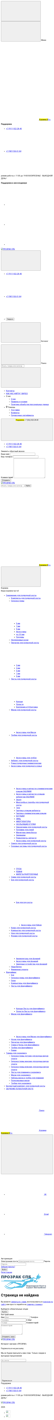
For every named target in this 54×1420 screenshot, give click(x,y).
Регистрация (6, 1272)
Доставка (15, 410)
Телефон (34, 1317)
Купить (4, 1312)
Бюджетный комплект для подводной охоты (25, 1086)
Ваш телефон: (7, 457)
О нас (13, 399)
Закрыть (10, 319)
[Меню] (21, 11)
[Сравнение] (20, 525)
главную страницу (34, 1304)
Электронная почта (9, 1261)
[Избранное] (20, 545)
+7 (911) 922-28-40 (27, 420)
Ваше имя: (5, 454)
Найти (28, 486)
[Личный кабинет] (20, 505)
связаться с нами (18, 1302)
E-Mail (28, 1320)
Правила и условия (19, 402)
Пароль (47, 1261)
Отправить (6, 480)
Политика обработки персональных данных (30, 404)
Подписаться (7, 1381)
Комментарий (32, 1323)
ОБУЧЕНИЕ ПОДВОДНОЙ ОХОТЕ (19, 1089)
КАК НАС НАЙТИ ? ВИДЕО (17, 394)
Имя (2, 1317)
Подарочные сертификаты (22, 415)
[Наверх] (20, 1256)
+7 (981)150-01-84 (13, 447)
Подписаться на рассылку (12, 1348)
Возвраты (15, 413)
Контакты (10, 391)
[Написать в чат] (27, 1154)
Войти (4, 1270)
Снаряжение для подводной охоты (21, 595)
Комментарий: (7, 477)
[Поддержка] (21, 260)
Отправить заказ (8, 1337)
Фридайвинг (11, 972)
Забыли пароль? (8, 1267)
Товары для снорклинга (16, 1053)
